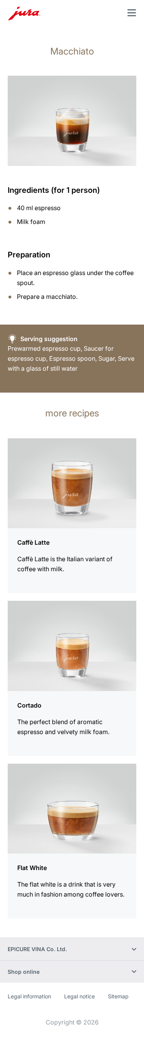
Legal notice (79, 996)
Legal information (29, 996)
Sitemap (118, 996)
